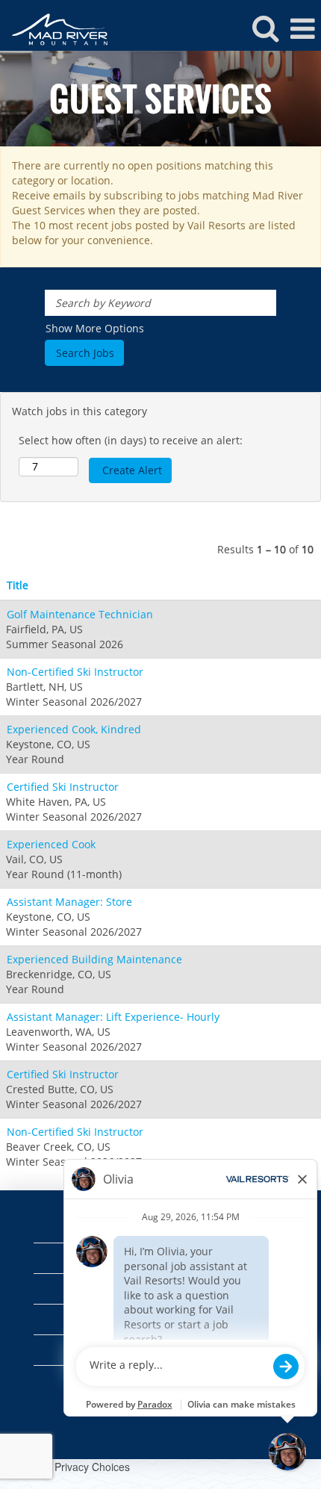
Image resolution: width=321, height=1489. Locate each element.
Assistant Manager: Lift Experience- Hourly (113, 1017)
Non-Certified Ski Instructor (75, 672)
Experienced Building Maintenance (94, 959)
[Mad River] (54, 28)
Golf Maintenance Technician (80, 614)
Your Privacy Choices (80, 1466)
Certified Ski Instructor (63, 787)
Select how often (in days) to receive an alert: (131, 440)
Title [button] (17, 585)
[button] (302, 28)
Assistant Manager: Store (69, 902)
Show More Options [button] (95, 328)
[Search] (265, 27)
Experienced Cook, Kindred (74, 729)
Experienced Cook (51, 844)
